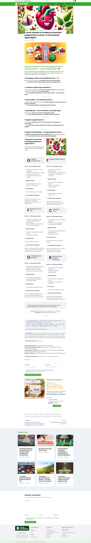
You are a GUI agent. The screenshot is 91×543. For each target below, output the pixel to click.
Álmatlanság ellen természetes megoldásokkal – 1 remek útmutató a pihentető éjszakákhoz (64, 452)
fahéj (30, 414)
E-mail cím (27, 359)
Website (56, 515)
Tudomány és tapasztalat (30, 30)
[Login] (73, 1)
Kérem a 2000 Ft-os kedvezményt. (33, 374)
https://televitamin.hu (22, 533)
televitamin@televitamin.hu (70, 532)
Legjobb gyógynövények (41, 30)
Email (41, 515)
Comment (27, 500)
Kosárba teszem (57, 406)
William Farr (45, 315)
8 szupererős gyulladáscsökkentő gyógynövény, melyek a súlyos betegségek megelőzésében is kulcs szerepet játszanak (34, 423)
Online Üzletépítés (41, 541)
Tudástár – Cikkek (70, 4)
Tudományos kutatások (56, 416)
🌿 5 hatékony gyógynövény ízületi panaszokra (58, 422)
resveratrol (27, 416)
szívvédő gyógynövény (46, 416)
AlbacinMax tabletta (54, 380)
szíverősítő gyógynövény (36, 416)
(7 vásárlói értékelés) (51, 383)
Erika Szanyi (28, 40)
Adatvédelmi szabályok (40, 371)
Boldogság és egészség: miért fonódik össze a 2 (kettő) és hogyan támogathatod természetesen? (25, 452)
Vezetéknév (27, 364)
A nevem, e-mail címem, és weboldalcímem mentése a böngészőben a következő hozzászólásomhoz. (42, 518)
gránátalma (47, 414)
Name (27, 515)
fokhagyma (35, 414)
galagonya (41, 414)
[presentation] (26, 440)
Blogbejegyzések (34, 536)
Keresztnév (48, 364)
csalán (26, 414)
